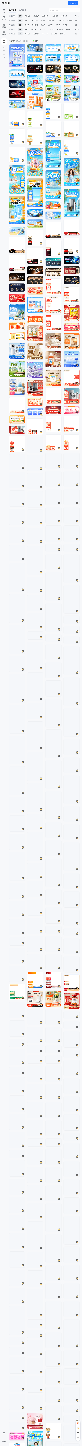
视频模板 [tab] (22, 9)
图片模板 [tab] (12, 9)
